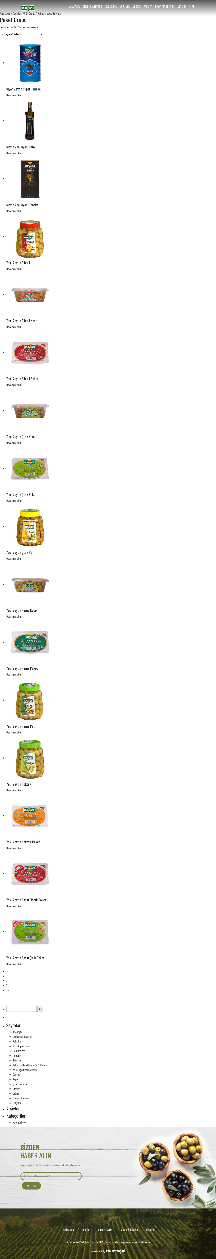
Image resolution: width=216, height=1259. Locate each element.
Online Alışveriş (92, 6)
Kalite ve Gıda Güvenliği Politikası (30, 1065)
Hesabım (17, 1055)
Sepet (16, 1079)
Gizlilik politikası (21, 1046)
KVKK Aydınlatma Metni (25, 1070)
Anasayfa (74, 6)
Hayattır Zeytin (164, 6)
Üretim (16, 1089)
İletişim (181, 6)
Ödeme (16, 1074)
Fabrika (17, 1041)
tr (192, 6)
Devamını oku (13, 95)
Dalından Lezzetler (22, 1036)
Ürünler (125, 6)
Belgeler (17, 1103)
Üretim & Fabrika (142, 6)
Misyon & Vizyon (21, 1098)
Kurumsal (111, 6)
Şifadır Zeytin (20, 1084)
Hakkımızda (19, 1051)
